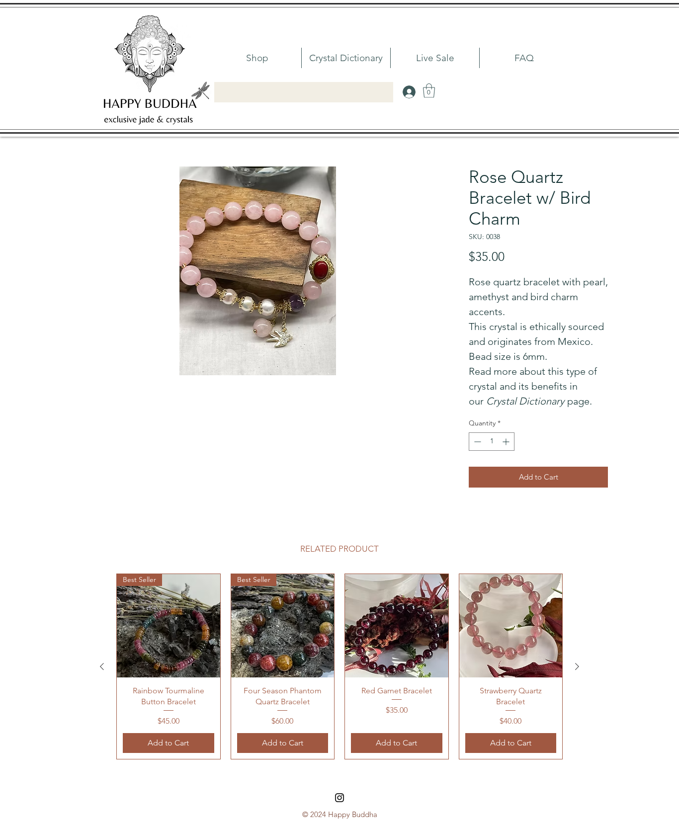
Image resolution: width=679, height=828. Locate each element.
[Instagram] (339, 798)
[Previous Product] (102, 666)
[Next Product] (577, 666)
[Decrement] (476, 441)
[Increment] (507, 441)
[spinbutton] (492, 441)
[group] (339, 666)
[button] (429, 90)
